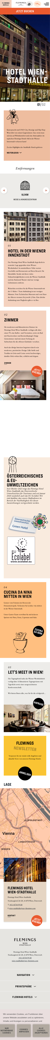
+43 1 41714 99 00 (15, 905)
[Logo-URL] (21, 4)
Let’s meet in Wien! (25, 672)
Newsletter (24, 748)
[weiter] (46, 191)
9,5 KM (25, 194)
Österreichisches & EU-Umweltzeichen (25, 480)
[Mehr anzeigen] (46, 4)
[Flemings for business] (29, 4)
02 (6, 315)
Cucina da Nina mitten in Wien (18, 594)
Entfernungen (25, 169)
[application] (25, 1024)
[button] (36, 920)
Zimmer (11, 320)
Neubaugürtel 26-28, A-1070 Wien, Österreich (25, 901)
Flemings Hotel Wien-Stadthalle (22, 890)
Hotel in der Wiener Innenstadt (27, 253)
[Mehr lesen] (32, 975)
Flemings (25, 743)
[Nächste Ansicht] (44, 93)
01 (9, 246)
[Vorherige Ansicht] (37, 93)
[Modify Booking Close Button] (44, 973)
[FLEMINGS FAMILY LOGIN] (37, 4)
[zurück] (4, 191)
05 (9, 667)
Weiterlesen (13, 152)
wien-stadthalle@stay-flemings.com (22, 909)
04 (5, 587)
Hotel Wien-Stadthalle (26, 76)
